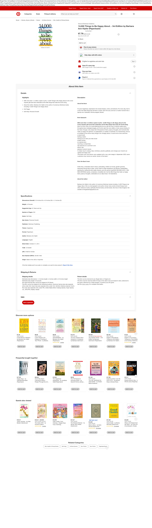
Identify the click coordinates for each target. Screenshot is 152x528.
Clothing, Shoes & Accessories (43, 1)
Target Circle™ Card (85, 8)
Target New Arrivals (6, 1)
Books (38, 20)
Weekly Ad (124, 8)
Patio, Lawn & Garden (79, 1)
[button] (85, 31)
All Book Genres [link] (73, 446)
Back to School (17, 1)
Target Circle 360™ (99, 8)
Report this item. (68, 265)
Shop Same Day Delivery (21, 5)
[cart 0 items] (134, 14)
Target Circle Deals (141, 3)
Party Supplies (57, 3)
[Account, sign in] (125, 14)
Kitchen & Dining (67, 1)
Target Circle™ (72, 8)
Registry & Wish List (112, 8)
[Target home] (18, 14)
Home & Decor (57, 1)
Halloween (30, 1)
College (24, 1)
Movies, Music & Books (46, 3)
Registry (31, 5)
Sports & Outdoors (127, 1)
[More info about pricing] (118, 34)
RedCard (37, 5)
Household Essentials (98, 1)
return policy (85, 284)
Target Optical (91, 3)
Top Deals (132, 3)
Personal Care (117, 1)
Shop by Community (81, 3)
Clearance (103, 3)
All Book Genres (46, 20)
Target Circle (44, 5)
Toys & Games (13, 3)
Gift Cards (71, 3)
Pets (134, 1)
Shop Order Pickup (7, 5)
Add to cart (82, 43)
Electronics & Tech (24, 3)
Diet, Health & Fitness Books (61, 20)
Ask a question (28, 302)
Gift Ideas (65, 3)
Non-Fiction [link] (84, 446)
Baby (106, 1)
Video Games (34, 3)
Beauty (110, 1)
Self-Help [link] (64, 446)
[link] (85, 31)
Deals (98, 3)
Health (138, 1)
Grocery (88, 1)
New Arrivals (110, 3)
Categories (28, 14)
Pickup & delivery (50, 14)
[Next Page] (135, 333)
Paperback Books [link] (103, 446)
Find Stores (51, 5)
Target (17, 20)
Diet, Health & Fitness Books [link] (51, 446)
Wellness (143, 1)
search (115, 14)
